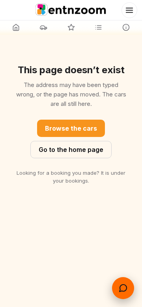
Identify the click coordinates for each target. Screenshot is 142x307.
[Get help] (123, 288)
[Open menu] (129, 10)
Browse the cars (71, 128)
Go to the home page (71, 150)
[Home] (16, 27)
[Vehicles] (44, 27)
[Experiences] (71, 27)
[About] (126, 27)
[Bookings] (98, 27)
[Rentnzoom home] (71, 10)
